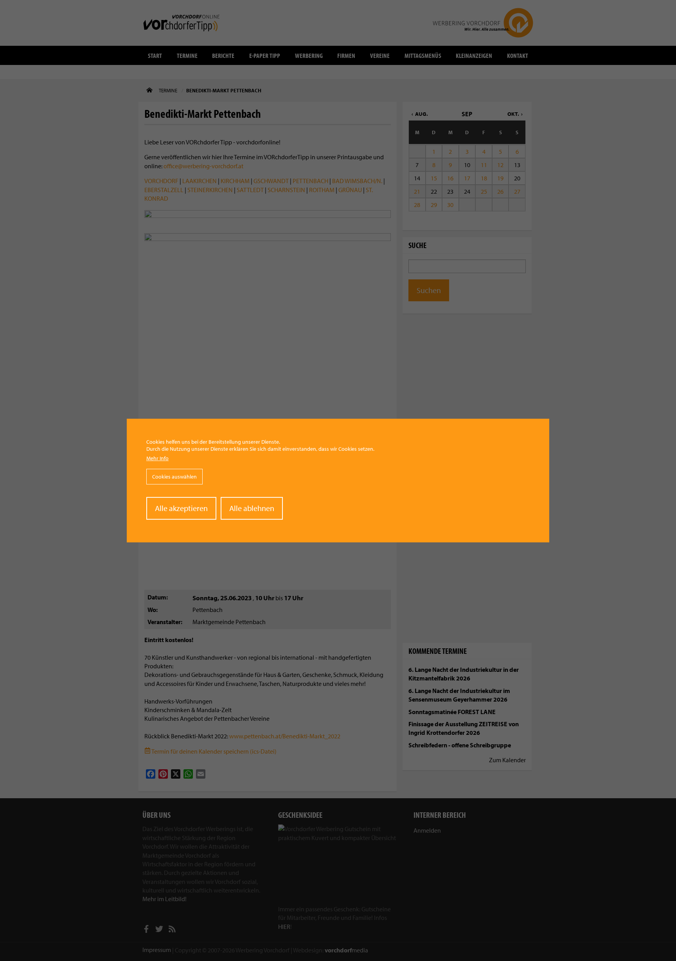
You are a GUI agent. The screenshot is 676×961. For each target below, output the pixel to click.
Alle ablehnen (251, 508)
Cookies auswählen (174, 476)
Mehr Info (157, 458)
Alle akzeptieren (181, 508)
